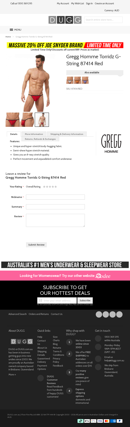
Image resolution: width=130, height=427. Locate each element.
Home (8, 36)
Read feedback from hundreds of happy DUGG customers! (55, 386)
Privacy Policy (73, 304)
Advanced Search (18, 314)
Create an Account (104, 3)
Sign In (89, 3)
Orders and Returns (39, 314)
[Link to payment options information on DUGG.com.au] (100, 421)
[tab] (14, 134)
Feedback (58, 365)
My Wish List (77, 3)
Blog (55, 344)
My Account (63, 3)
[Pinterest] (119, 313)
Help (39, 336)
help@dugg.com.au (114, 360)
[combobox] (103, 20)
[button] (13, 119)
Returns (57, 347)
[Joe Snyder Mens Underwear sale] (65, 43)
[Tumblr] (112, 313)
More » (12, 374)
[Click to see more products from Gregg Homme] (111, 144)
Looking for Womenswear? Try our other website (57, 275)
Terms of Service (84, 304)
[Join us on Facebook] (99, 313)
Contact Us (56, 314)
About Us (42, 347)
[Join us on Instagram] (106, 313)
